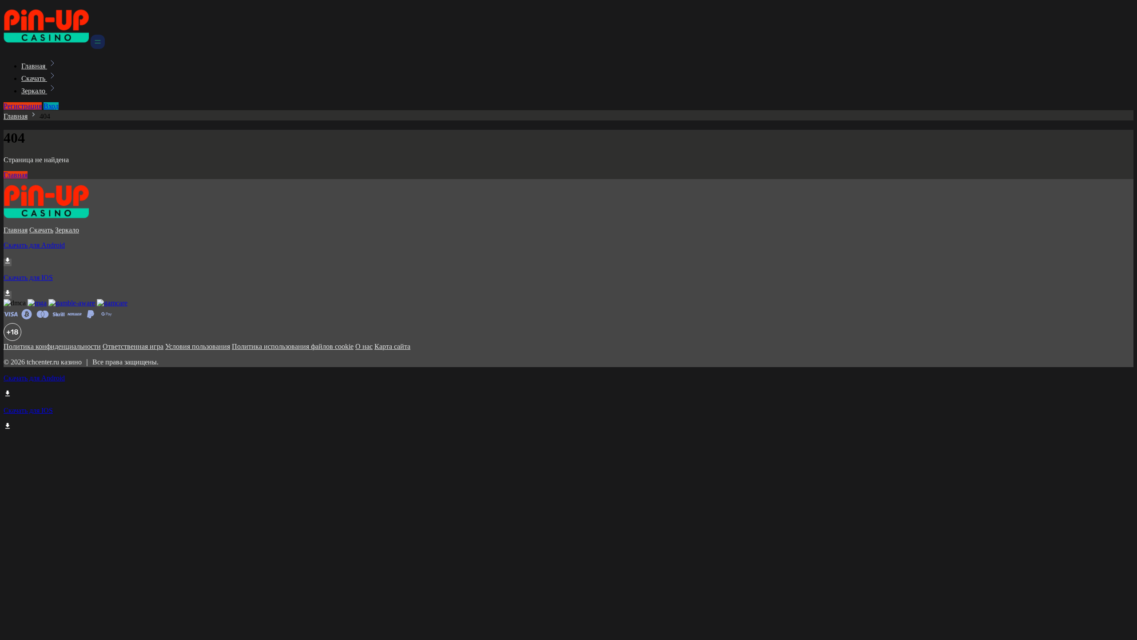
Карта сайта (392, 346)
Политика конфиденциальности (52, 346)
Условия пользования (197, 346)
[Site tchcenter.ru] (46, 46)
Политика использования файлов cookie (293, 346)
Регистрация (23, 106)
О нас (364, 346)
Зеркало (34, 91)
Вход (51, 106)
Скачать (34, 78)
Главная (34, 66)
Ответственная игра (133, 346)
